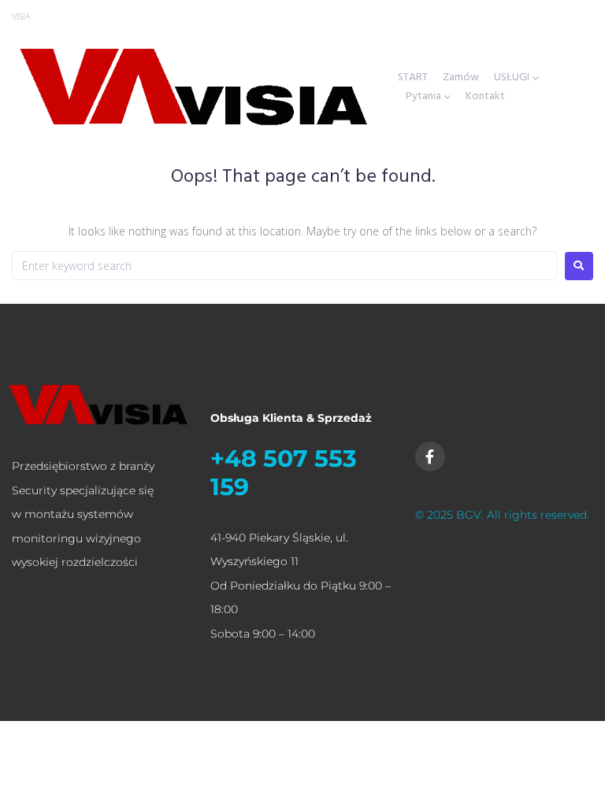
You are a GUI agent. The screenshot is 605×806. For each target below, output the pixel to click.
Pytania (423, 97)
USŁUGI (511, 78)
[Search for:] (284, 265)
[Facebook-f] (430, 456)
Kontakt (485, 97)
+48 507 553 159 (283, 472)
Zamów (461, 78)
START (413, 78)
